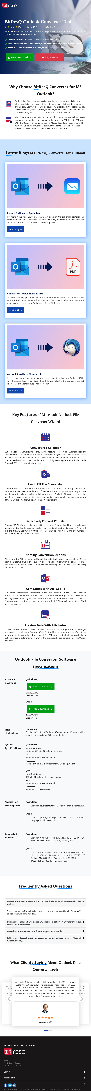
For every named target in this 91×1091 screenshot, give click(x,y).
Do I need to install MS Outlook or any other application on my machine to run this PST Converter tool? (44, 923)
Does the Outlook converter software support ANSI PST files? (35, 931)
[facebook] (5, 1085)
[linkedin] (14, 1085)
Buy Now (49, 57)
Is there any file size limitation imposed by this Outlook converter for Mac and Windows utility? (44, 939)
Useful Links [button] (10, 1078)
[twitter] (10, 1085)
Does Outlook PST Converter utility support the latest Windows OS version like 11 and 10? (45, 902)
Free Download (19, 57)
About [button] (7, 1072)
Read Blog (14, 229)
